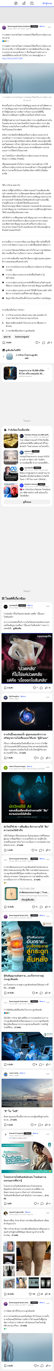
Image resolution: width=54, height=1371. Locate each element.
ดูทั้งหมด (27, 501)
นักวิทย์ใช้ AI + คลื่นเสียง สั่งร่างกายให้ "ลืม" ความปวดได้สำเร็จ (26, 828)
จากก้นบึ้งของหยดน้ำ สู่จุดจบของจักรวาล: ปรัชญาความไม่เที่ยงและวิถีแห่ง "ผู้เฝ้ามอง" (26, 736)
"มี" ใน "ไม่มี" (11, 1111)
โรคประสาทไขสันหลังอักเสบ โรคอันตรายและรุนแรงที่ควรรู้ (25, 1178)
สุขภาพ (7, 336)
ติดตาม (42, 26)
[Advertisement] (27, 15)
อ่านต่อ (22, 752)
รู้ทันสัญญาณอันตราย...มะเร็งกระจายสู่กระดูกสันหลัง (24, 977)
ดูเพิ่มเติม (17, 628)
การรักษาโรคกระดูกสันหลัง (26, 357)
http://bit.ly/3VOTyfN (12, 58)
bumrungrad (22, 336)
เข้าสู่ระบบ (47, 3)
